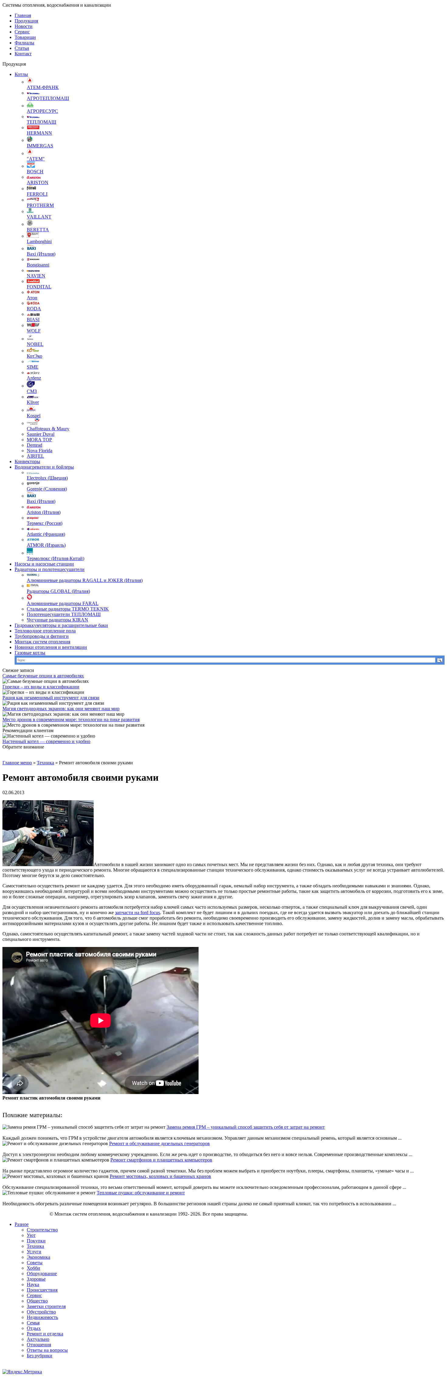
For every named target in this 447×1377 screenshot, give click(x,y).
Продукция (26, 20)
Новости (24, 26)
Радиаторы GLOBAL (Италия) (58, 591)
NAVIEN (36, 275)
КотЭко (34, 356)
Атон (32, 297)
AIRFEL (35, 456)
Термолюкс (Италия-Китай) (55, 558)
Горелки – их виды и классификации (40, 686)
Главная (23, 15)
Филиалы (24, 42)
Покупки (36, 1240)
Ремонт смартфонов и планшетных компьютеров (161, 1159)
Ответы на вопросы (47, 1350)
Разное (22, 1224)
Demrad (34, 445)
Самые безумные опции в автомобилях (43, 675)
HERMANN (39, 133)
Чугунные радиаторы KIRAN (57, 619)
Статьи (22, 48)
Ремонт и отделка (45, 1333)
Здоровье (36, 1279)
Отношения (39, 1344)
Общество (37, 1300)
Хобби (33, 1268)
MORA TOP (39, 439)
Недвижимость (42, 1317)
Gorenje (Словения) (47, 488)
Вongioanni (38, 264)
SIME (32, 367)
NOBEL (35, 344)
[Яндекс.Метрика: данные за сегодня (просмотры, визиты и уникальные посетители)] (22, 1372)
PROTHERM (40, 205)
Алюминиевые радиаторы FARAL (63, 603)
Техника (45, 762)
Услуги (34, 1251)
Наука (33, 1284)
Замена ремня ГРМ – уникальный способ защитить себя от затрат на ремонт (246, 1127)
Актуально (38, 1339)
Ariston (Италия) (44, 512)
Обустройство (41, 1311)
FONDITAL (39, 286)
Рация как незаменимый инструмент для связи (50, 697)
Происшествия (42, 1290)
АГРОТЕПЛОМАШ (48, 98)
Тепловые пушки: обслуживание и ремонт (141, 1192)
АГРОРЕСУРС (42, 111)
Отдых (34, 1328)
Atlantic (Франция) (46, 534)
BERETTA (38, 229)
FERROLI (37, 194)
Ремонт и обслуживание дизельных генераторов (159, 1143)
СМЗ (32, 391)
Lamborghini (39, 241)
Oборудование (42, 1273)
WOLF (34, 330)
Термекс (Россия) (44, 523)
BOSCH (35, 171)
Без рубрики (39, 1355)
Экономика (38, 1257)
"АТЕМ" (36, 158)
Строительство (42, 1229)
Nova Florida (39, 450)
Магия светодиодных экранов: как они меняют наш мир (61, 708)
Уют (31, 1235)
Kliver (33, 402)
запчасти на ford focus (137, 912)
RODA (34, 308)
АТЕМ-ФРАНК (43, 87)
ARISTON (37, 182)
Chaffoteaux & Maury (48, 428)
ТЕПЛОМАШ (41, 122)
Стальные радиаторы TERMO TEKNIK (68, 608)
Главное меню (17, 762)
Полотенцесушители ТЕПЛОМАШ (64, 614)
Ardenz (34, 377)
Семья (33, 1322)
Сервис (22, 31)
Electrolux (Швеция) (47, 477)
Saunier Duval (40, 434)
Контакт (23, 53)
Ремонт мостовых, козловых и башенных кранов (160, 1176)
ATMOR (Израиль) (46, 545)
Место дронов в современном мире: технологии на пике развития (71, 719)
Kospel (33, 415)
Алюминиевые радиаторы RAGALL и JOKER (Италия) (85, 580)
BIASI (33, 319)
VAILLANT (39, 216)
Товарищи (25, 37)
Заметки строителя (46, 1306)
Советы (35, 1262)
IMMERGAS (40, 145)
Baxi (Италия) (41, 253)
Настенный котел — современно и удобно (46, 741)
